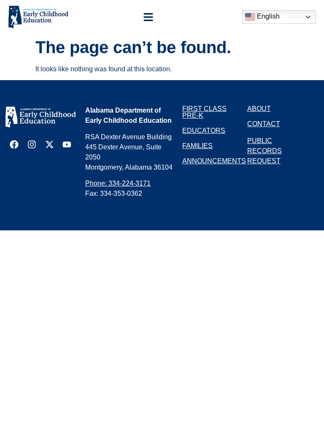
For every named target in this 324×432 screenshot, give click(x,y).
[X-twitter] (49, 144)
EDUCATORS (203, 130)
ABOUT (259, 108)
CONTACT (263, 123)
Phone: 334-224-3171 (118, 183)
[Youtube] (66, 144)
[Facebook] (14, 144)
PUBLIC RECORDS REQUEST (264, 151)
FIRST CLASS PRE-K (204, 112)
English (267, 16)
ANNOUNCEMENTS (214, 161)
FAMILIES (197, 145)
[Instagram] (31, 144)
